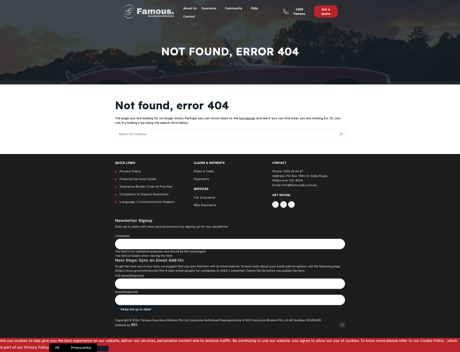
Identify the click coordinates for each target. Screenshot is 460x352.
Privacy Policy (130, 171)
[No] (103, 348)
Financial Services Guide (137, 179)
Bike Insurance (205, 205)
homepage (247, 118)
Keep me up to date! (136, 309)
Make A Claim (204, 171)
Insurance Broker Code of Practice (145, 186)
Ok (57, 347)
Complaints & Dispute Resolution (144, 194)
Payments (201, 179)
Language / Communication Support (147, 202)
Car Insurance (204, 197)
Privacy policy (81, 347)
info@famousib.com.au (299, 185)
